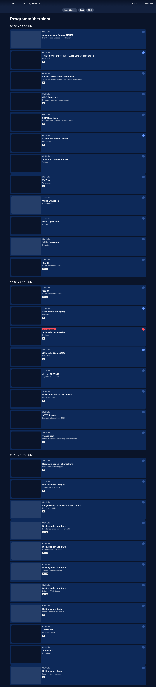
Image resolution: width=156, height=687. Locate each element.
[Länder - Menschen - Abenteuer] (26, 81)
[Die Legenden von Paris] (26, 530)
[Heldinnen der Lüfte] (26, 613)
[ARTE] (78, 3)
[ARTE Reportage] (26, 378)
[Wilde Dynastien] (26, 205)
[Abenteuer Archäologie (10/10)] (26, 39)
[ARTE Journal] (26, 419)
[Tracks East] (26, 440)
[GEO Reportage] (26, 101)
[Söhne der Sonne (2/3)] (26, 337)
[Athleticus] (26, 655)
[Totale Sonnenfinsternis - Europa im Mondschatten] (26, 60)
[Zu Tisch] (26, 184)
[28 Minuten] (26, 634)
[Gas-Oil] (26, 267)
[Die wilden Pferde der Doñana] (26, 399)
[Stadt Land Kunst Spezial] (26, 143)
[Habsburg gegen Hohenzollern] (26, 468)
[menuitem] (3, 3)
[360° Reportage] (26, 122)
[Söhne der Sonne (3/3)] (26, 357)
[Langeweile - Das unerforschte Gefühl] (26, 510)
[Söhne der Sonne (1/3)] (26, 316)
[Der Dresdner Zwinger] (26, 489)
